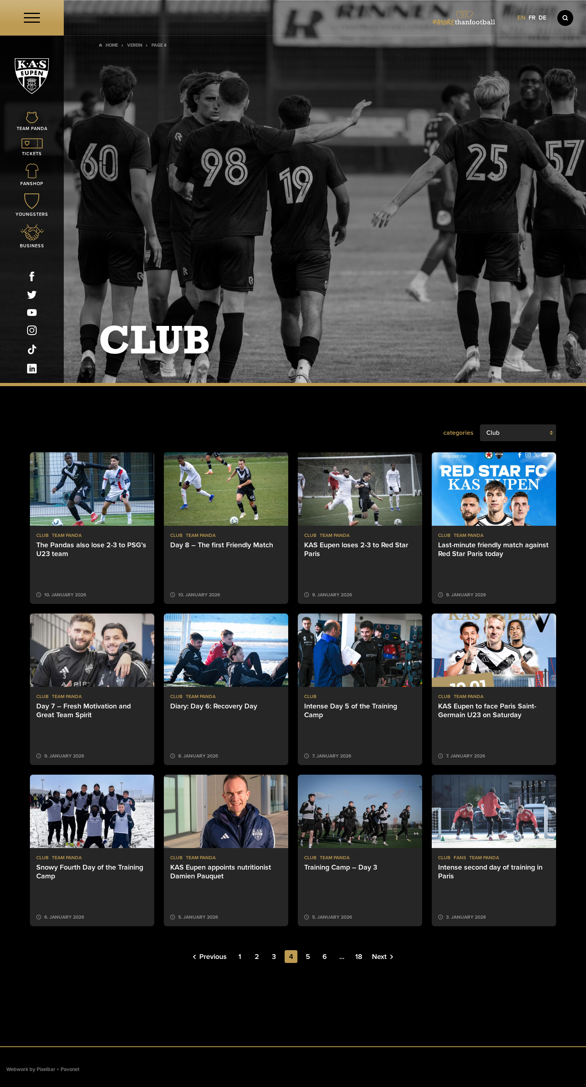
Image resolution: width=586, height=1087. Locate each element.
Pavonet (70, 1069)
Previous (213, 956)
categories (458, 432)
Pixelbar (46, 1069)
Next (379, 956)
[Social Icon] (32, 278)
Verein (134, 45)
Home (112, 45)
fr (532, 17)
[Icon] (565, 18)
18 (358, 956)
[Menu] (32, 18)
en (521, 17)
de (543, 17)
